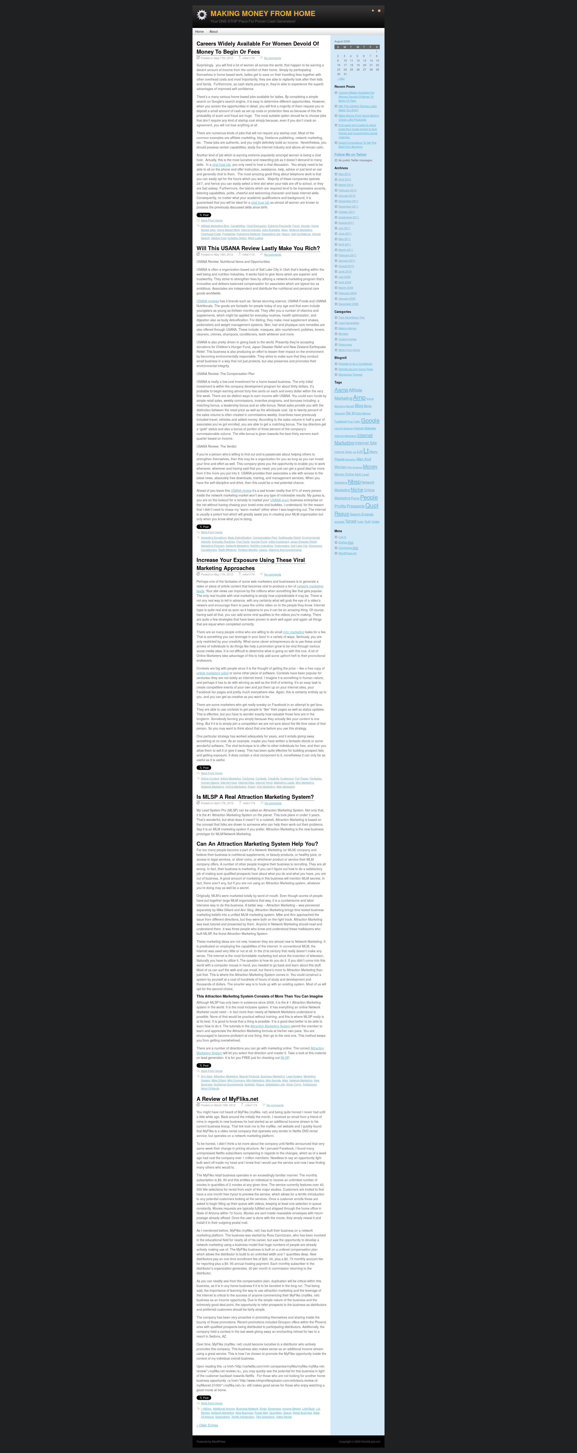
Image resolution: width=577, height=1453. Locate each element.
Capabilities (238, 226)
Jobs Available (271, 230)
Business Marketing (273, 1076)
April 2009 (345, 282)
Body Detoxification (240, 537)
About (213, 31)
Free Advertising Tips (351, 317)
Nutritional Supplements (228, 1084)
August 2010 (346, 266)
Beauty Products (249, 1076)
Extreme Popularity (279, 226)
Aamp (341, 389)
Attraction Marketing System (270, 1026)
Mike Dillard (218, 1080)
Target (350, 521)
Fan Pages (301, 778)
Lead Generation (349, 323)
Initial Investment (278, 541)
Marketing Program (212, 545)
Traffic (360, 521)
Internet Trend (264, 782)
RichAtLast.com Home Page (356, 369)
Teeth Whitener (227, 550)
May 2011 (345, 239)
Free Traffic (354, 421)
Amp (359, 397)
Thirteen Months (248, 550)
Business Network (247, 1408)
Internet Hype (228, 782)
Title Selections (265, 1416)
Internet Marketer (365, 428)
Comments (348, 548)
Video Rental (284, 1416)
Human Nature (210, 782)
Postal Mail (261, 1412)
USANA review (241, 490)
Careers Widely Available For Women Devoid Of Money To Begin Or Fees (258, 47)
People (369, 497)
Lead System (294, 1076)
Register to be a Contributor (355, 363)
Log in (342, 537)
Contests (261, 778)
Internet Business (343, 428)
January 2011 (347, 260)
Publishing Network (248, 234)
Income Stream (291, 1408)
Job (354, 452)
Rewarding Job (271, 234)
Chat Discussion (257, 226)
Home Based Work (228, 230)
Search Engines (361, 514)
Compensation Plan (265, 537)
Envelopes (274, 1408)
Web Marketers (285, 786)
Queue (287, 1412)
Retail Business (302, 1412)
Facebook (340, 421)
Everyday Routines (223, 541)
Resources (345, 344)
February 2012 (348, 190)
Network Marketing (300, 230)
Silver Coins (293, 1084)
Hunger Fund (259, 541)
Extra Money (363, 413)
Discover (339, 413)
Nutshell (250, 1084)
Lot (318, 1408)
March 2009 (346, 287)
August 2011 (346, 222)
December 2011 (348, 201)
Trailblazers (309, 1084)
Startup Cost (218, 238)
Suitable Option (237, 238)
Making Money (348, 328)
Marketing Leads (284, 782)
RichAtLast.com (370, 1441)
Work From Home (211, 220)
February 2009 (348, 293)
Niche (357, 489)
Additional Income (224, 1408)
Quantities (275, 1412)
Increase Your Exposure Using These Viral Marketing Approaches (251, 564)
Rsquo (286, 234)
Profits (340, 506)
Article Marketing (230, 778)
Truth (367, 521)
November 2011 (348, 206)
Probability (228, 234)
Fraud (296, 226)
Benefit (350, 406)
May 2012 (345, 174)
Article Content (210, 778)
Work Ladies (255, 238)
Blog (359, 405)
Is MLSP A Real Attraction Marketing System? (255, 796)
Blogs (368, 406)
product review (348, 339)
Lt (366, 450)
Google (305, 226)
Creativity (273, 778)
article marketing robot (213, 673)
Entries (346, 542)
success (339, 521)
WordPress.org (348, 553)
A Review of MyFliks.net (227, 1098)
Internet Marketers (345, 436)
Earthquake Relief (290, 537)
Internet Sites (246, 782)
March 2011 (346, 250)
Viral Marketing (265, 786)
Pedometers (282, 545)
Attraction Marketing (226, 1076)
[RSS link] (377, 10)
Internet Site (366, 443)
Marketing (350, 459)
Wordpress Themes (350, 374)
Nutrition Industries (261, 545)
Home (199, 31)
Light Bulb (308, 1408)
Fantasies (316, 778)
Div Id (350, 412)
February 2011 (348, 255)
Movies (205, 1412)
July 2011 (344, 228)
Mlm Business (355, 467)
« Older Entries (207, 1425)
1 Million (206, 1408)
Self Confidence (301, 234)
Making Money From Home (263, 13)
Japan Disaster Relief (303, 541)
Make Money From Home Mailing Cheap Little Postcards (359, 117)
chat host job (221, 164)
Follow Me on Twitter (350, 154)
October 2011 (347, 212)
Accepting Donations (214, 537)
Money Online (344, 474)
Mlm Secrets (273, 1080)
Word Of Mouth (210, 1088)
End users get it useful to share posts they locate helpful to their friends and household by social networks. (358, 131)
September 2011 (349, 217)
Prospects (356, 506)
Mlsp (285, 1080)
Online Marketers (235, 786)
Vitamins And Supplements (285, 550)
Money (370, 466)
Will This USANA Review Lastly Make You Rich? (258, 248)
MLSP (285, 1057)
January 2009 (347, 298)
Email (263, 1408)
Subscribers (222, 1416)
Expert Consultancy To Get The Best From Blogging (357, 144)
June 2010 (345, 271)
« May (341, 78)
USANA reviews (208, 301)
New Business (244, 1412)
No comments (272, 58)
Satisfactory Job (275, 1084)
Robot (251, 786)
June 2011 (345, 233)
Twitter (375, 521)
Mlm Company (236, 1080)
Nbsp (284, 230)
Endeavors (287, 778)
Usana (263, 550)
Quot (371, 505)
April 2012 (345, 179)
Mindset (343, 333)
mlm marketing (293, 632)
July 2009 (344, 277)
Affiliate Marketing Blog (215, 226)
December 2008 (348, 304)
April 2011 (345, 244)
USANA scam (279, 500)
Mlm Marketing (305, 782)
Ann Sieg (206, 1076)
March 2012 (346, 185)
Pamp (355, 498)
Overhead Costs (211, 234)
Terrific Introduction (242, 1416)
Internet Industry (251, 230)
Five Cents (243, 541)
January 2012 (347, 195)
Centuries (248, 778)
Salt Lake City (299, 545)
